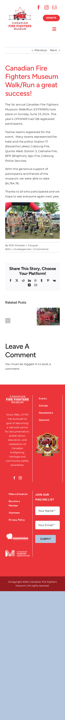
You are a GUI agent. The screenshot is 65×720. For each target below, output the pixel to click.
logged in (31, 364)
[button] (7, 320)
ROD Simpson (17, 245)
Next (53, 50)
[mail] (54, 7)
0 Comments (40, 249)
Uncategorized (22, 249)
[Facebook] (14, 477)
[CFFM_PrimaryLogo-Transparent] (20, 8)
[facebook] (38, 7)
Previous (40, 50)
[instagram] (46, 7)
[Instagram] (20, 477)
